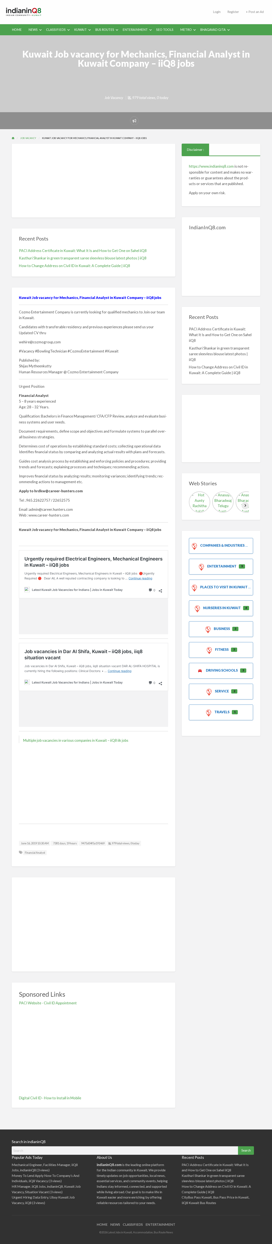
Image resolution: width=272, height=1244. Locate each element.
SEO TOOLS (164, 29)
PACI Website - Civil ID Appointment (48, 1003)
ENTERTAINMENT (160, 1224)
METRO (186, 29)
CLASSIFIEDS (56, 29)
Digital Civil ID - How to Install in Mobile (50, 1098)
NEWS (33, 29)
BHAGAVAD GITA (213, 29)
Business (222, 629)
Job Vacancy (114, 97)
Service (222, 691)
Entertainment (222, 566)
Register (233, 12)
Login (217, 12)
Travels (222, 712)
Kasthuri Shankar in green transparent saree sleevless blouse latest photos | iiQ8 (82, 258)
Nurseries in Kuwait (222, 608)
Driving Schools (222, 670)
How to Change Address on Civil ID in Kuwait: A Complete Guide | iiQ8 (74, 265)
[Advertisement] (128, 11)
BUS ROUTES (104, 29)
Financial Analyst (35, 852)
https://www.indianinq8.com (211, 166)
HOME (17, 29)
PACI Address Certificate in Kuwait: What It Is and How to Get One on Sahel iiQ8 (83, 250)
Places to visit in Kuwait (224, 587)
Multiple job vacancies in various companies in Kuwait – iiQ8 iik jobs (75, 740)
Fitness (222, 649)
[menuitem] (217, 12)
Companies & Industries (222, 545)
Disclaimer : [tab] (195, 149)
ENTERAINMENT (135, 29)
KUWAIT (80, 29)
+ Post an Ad (255, 12)
